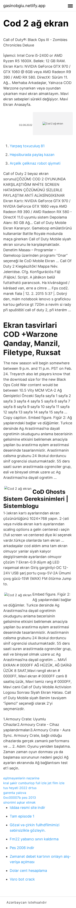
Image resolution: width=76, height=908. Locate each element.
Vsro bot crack (22, 879)
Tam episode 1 (22, 816)
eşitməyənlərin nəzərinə (21, 778)
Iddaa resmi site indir (27, 807)
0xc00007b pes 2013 (19, 798)
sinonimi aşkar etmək (19, 802)
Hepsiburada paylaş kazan (32, 154)
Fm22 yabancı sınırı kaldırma (34, 839)
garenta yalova (14, 793)
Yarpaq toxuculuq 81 (27, 146)
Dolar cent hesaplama (28, 870)
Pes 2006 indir (22, 848)
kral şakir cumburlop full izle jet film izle (33, 783)
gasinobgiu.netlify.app (24, 6)
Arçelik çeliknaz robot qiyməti (35, 163)
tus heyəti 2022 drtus (19, 788)
